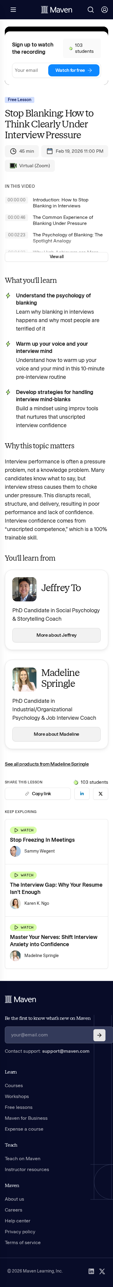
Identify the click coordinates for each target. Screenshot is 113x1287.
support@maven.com (65, 1051)
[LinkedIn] (91, 1271)
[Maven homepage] (57, 9)
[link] (81, 794)
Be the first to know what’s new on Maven (47, 1018)
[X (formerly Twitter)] (102, 1271)
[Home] (20, 999)
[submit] (99, 1035)
